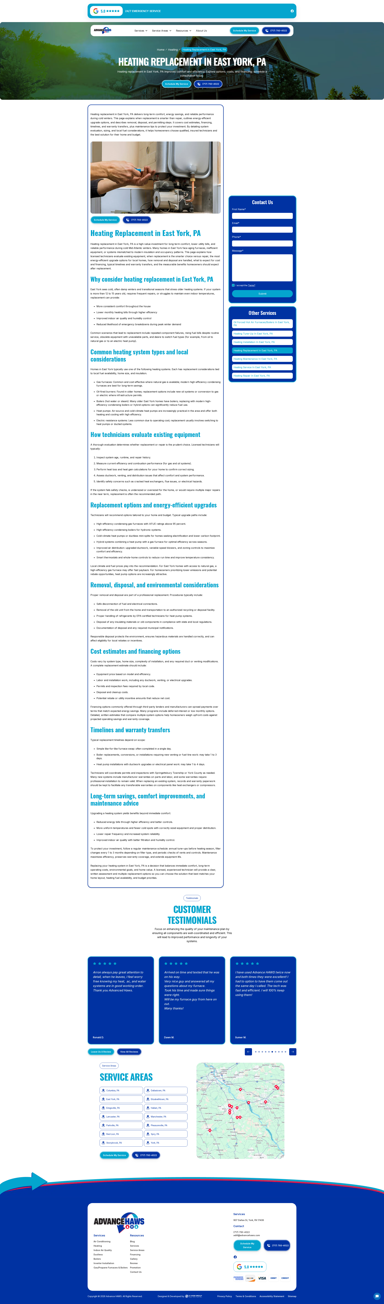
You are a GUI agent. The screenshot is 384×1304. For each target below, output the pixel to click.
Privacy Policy (224, 1296)
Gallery (134, 1259)
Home (160, 49)
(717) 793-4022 (241, 1232)
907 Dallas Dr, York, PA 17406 (248, 1220)
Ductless (98, 1254)
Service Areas (137, 1250)
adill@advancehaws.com (246, 1235)
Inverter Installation (104, 1263)
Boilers (97, 1259)
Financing (135, 1254)
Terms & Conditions (246, 1296)
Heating (173, 49)
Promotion (135, 1267)
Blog (132, 1241)
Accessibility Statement (272, 1296)
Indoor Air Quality (103, 1250)
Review (134, 1263)
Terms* (251, 285)
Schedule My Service (244, 30)
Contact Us (136, 1272)
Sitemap (292, 1296)
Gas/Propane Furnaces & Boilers (111, 1267)
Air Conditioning (102, 1241)
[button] (141, 30)
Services (134, 1246)
